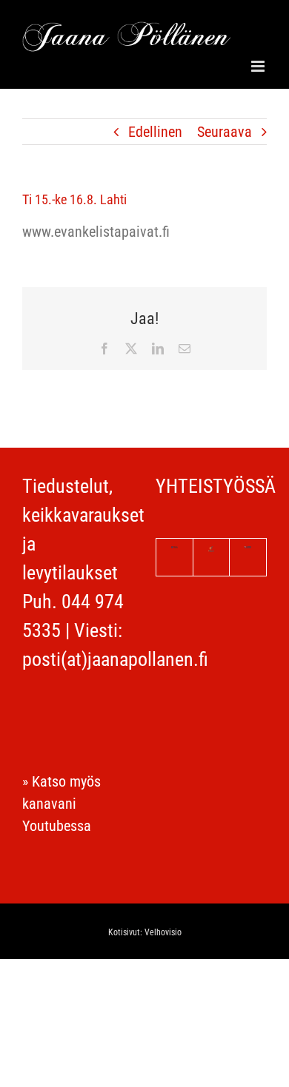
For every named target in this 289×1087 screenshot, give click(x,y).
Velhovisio (163, 932)
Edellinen (155, 132)
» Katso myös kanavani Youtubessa (61, 804)
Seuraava (224, 132)
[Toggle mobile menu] (259, 66)
